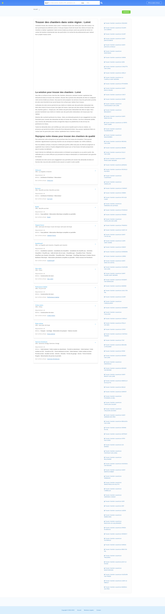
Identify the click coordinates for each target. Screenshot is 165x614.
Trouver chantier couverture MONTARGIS (112, 52)
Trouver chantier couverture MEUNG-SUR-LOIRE (115, 142)
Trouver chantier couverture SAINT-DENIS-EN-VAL (115, 117)
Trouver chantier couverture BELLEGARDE (112, 458)
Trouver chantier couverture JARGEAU (116, 165)
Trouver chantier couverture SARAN (115, 57)
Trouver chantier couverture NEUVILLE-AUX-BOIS (116, 170)
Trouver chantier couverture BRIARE (115, 148)
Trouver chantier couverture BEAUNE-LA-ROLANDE (115, 345)
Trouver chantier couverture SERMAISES (112, 477)
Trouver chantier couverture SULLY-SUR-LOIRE (115, 153)
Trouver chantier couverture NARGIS (115, 545)
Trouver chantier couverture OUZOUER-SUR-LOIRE (116, 268)
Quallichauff (50, 260)
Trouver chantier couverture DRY (114, 506)
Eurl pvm (49, 199)
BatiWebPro (148, 605)
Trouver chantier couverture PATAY (115, 351)
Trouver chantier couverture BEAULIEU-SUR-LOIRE (116, 422)
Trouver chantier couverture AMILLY (115, 73)
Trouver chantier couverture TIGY (114, 340)
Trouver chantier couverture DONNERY (116, 307)
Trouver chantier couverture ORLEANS (116, 23)
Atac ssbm (50, 279)
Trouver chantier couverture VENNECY (116, 534)
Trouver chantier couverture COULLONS (112, 313)
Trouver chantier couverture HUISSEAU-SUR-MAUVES (116, 464)
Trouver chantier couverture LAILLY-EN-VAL (116, 291)
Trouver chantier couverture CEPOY (115, 329)
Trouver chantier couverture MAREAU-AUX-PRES (115, 588)
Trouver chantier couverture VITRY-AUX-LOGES (114, 439)
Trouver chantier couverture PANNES (115, 214)
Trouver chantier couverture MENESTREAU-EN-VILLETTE (112, 483)
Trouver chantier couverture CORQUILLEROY (112, 302)
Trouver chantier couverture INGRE (115, 99)
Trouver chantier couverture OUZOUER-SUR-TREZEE (116, 575)
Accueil (36, 9)
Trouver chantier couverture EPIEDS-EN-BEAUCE (115, 528)
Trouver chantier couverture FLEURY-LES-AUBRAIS (115, 28)
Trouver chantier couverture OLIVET (115, 34)
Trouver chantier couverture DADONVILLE (112, 363)
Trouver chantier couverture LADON (115, 510)
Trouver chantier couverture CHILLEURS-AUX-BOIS (112, 409)
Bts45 (48, 217)
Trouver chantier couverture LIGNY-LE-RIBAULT (115, 581)
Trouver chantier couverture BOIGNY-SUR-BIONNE (115, 369)
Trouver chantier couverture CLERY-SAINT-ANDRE (115, 241)
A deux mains (51, 315)
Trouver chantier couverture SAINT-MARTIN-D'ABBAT (115, 471)
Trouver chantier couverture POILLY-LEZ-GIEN (115, 324)
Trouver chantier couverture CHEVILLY (116, 318)
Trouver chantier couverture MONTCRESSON (112, 569)
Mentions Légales (89, 610)
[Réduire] (155, 589)
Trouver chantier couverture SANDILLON (112, 183)
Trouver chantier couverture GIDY (115, 501)
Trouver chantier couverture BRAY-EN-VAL (115, 550)
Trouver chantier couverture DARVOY (115, 391)
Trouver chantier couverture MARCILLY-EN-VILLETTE (116, 381)
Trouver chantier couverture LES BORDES (114, 445)
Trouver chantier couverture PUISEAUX (116, 210)
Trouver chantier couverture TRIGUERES (112, 556)
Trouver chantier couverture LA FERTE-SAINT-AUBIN (115, 123)
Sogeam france (51, 235)
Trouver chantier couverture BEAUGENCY (112, 111)
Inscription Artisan (154, 3)
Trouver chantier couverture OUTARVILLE (112, 539)
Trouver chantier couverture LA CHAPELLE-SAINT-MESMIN (113, 78)
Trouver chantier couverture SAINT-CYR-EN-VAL (115, 235)
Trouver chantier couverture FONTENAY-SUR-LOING (112, 452)
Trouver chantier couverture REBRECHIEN (112, 516)
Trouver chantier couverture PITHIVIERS (116, 84)
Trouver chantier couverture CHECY (115, 94)
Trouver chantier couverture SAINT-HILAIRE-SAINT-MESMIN (115, 274)
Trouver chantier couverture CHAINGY (116, 188)
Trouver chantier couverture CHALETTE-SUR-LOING (116, 67)
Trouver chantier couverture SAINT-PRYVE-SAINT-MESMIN (115, 159)
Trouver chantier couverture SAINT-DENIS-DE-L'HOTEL (115, 261)
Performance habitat (53, 297)
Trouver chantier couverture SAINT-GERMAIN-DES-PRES (115, 416)
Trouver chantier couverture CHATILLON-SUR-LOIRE (112, 220)
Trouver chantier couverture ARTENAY (116, 434)
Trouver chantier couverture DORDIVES (116, 252)
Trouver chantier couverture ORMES (115, 193)
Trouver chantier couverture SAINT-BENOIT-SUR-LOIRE (115, 375)
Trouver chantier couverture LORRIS (115, 256)
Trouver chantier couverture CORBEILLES (112, 489)
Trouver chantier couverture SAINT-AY (116, 230)
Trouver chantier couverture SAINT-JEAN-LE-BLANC (115, 89)
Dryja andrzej (51, 334)
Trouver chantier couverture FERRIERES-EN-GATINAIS (112, 204)
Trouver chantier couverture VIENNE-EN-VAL (115, 428)
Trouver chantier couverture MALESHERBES (112, 136)
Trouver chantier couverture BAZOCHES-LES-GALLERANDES (112, 522)
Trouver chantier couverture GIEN (115, 62)
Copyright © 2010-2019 (68, 610)
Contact (99, 610)
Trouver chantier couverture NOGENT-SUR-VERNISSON (115, 280)
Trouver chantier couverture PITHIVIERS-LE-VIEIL (112, 397)
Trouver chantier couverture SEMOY (115, 247)
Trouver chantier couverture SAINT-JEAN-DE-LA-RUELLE (115, 45)
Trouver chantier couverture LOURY (115, 297)
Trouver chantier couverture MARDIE (115, 286)
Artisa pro (50, 180)
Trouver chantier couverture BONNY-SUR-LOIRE (115, 356)
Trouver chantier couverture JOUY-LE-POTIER (115, 562)
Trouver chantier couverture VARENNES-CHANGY (112, 496)
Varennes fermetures (53, 359)
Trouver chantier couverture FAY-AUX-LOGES (115, 198)
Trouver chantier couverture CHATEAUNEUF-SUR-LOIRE (112, 104)
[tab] (66, 170)
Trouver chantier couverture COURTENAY (112, 176)
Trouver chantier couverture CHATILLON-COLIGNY (112, 403)
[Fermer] (158, 589)
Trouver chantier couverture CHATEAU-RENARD (116, 335)
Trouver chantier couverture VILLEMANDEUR (112, 129)
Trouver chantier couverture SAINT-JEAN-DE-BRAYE (115, 39)
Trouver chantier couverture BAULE (115, 387)
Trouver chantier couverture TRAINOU (116, 225)
